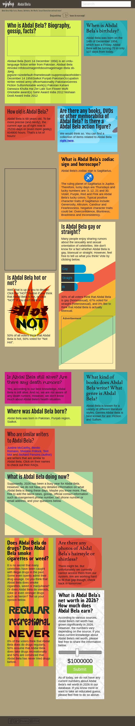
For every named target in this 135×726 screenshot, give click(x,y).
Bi (63, 287)
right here (67, 140)
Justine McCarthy (18, 447)
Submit (79, 669)
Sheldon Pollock (30, 451)
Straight (67, 278)
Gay (65, 269)
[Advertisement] (30, 219)
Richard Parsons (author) (35, 454)
